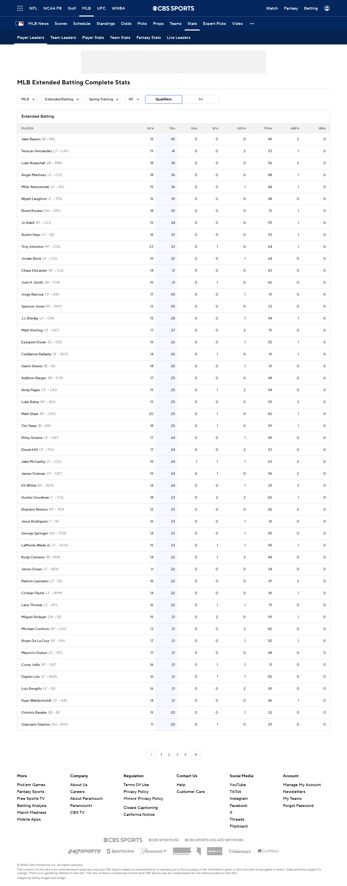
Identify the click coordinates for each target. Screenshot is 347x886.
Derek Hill (29, 450)
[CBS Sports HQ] (164, 839)
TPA (267, 128)
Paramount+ (81, 805)
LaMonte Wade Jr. (35, 545)
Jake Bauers (31, 139)
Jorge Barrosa (32, 294)
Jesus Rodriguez (34, 521)
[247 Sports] (84, 850)
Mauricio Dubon (34, 653)
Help (181, 784)
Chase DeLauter (34, 270)
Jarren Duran (31, 569)
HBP (294, 128)
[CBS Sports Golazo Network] (214, 839)
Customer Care (191, 791)
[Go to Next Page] (195, 754)
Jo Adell (28, 223)
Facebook (238, 805)
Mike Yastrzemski (35, 187)
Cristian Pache (32, 593)
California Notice (139, 814)
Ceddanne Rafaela (36, 354)
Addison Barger (33, 378)
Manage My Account (302, 784)
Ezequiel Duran (33, 342)
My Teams (292, 798)
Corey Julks (30, 665)
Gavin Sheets (31, 366)
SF (214, 128)
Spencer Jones (33, 306)
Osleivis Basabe (34, 712)
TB (171, 128)
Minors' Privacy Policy (143, 798)
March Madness (31, 812)
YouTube (238, 784)
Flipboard (239, 826)
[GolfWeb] (268, 851)
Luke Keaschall (33, 163)
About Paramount (86, 798)
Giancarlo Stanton (35, 724)
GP (149, 128)
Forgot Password (298, 805)
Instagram (239, 798)
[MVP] (214, 849)
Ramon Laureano (35, 581)
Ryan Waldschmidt (36, 700)
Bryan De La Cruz (35, 641)
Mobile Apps (29, 819)
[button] (20, 8)
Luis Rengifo (31, 688)
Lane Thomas (31, 605)
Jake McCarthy (33, 462)
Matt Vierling (32, 330)
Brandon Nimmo (34, 509)
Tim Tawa (28, 426)
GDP (240, 128)
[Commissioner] (187, 849)
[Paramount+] (153, 849)
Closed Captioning (140, 807)
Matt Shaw (29, 414)
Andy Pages (30, 390)
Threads (237, 819)
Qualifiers (163, 99)
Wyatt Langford (33, 199)
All (200, 99)
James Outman (33, 473)
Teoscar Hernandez (36, 151)
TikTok (235, 791)
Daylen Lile (30, 677)
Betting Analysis (31, 805)
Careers (77, 791)
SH (193, 128)
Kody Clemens (33, 557)
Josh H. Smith (32, 282)
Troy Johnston (32, 247)
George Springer (34, 533)
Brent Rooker (32, 211)
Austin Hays (30, 235)
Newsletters (294, 791)
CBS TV (77, 812)
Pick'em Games (31, 784)
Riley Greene (32, 438)
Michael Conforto (35, 629)
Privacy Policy (136, 791)
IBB (321, 128)
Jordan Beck (31, 258)
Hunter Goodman (35, 497)
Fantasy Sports (30, 791)
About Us (78, 784)
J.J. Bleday (29, 318)
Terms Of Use (136, 784)
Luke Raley (30, 402)
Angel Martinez (33, 175)
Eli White (29, 485)
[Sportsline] (120, 850)
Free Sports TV (31, 798)
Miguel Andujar (33, 617)
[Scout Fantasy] (240, 850)
